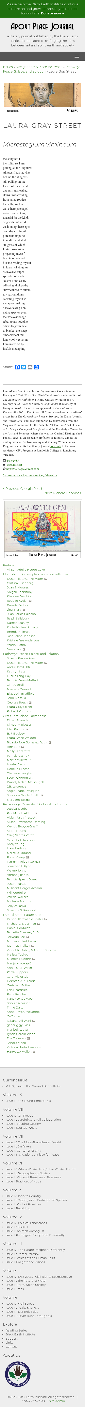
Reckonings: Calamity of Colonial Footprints (35, 804)
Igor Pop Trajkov (18, 945)
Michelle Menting (19, 901)
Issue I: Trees (15, 1289)
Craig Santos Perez (20, 835)
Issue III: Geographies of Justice (28, 1173)
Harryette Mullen (19, 1051)
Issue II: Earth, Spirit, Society (26, 1285)
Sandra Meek (16, 1043)
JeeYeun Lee (16, 937)
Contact (11, 1346)
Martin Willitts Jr (19, 760)
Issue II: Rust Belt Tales (22, 1312)
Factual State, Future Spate (23, 915)
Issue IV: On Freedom (21, 1115)
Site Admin (57, 1401)
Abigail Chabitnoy (19, 592)
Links (9, 1342)
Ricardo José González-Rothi (27, 742)
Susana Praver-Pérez (22, 658)
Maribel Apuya (17, 1029)
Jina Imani (14, 609)
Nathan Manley (18, 623)
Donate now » (52, 13)
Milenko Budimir (19, 959)
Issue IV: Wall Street (20, 1303)
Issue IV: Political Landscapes (26, 1223)
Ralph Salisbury (18, 618)
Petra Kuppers (17, 972)
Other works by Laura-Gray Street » (30, 475)
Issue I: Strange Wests (21, 1127)
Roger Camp (16, 857)
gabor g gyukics (18, 1025)
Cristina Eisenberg (20, 583)
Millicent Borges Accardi (24, 888)
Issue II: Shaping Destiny (23, 1124)
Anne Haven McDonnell (24, 1012)
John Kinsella (16, 698)
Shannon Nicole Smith (23, 795)
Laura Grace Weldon (21, 738)
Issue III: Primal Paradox (22, 1254)
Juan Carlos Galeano (21, 614)
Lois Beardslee (17, 990)
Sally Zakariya (16, 906)
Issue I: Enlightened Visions (25, 1262)
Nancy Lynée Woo (20, 998)
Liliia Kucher (16, 729)
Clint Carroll (15, 685)
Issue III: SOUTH (17, 1227)
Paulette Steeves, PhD (23, 932)
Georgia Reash (17, 702)
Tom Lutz (13, 747)
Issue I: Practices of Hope (23, 1181)
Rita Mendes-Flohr (20, 813)
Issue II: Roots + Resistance (24, 1204)
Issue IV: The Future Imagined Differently (35, 1250)
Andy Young (16, 844)
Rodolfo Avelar (17, 600)
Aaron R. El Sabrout (21, 839)
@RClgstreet (14, 464)
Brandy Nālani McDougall (25, 782)
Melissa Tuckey (17, 954)
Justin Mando (16, 884)
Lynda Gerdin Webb (21, 1034)
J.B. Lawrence (16, 786)
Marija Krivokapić (19, 963)
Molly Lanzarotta (18, 751)
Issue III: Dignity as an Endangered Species (36, 1200)
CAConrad (14, 1016)
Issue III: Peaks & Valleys (22, 1307)
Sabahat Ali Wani (19, 1021)
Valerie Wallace (17, 897)
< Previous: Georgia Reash (23, 488)
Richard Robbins (19, 711)
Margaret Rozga (18, 800)
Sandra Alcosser (18, 1003)
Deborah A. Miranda (21, 981)
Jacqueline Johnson (21, 636)
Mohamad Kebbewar (22, 941)
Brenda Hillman (18, 632)
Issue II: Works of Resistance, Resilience (33, 1177)
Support (12, 1338)
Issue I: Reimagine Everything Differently (35, 1235)
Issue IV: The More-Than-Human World (33, 1142)
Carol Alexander (18, 976)
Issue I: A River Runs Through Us (29, 1316)
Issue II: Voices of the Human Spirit (30, 1258)
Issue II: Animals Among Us (25, 1231)
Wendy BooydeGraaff (22, 826)
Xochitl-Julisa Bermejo (23, 627)
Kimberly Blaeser (19, 724)
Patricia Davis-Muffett (22, 680)
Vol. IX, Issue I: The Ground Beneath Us (33, 1086)
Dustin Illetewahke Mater (25, 579)
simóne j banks (17, 875)
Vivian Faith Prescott (22, 817)
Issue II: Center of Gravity (23, 1150)
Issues (8, 67)
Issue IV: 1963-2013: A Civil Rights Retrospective (39, 1277)
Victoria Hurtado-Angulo (24, 1047)
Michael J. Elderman (21, 923)
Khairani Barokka (19, 596)
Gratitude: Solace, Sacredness (24, 716)
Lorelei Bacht (16, 764)
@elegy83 (12, 460)
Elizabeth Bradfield (21, 693)
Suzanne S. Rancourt (22, 910)
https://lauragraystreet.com (22, 469)
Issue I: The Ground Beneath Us (28, 1101)
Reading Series (16, 1330)
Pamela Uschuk (18, 755)
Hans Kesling (16, 848)
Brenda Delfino (18, 605)
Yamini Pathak (17, 645)
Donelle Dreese (18, 769)
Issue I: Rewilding (18, 1208)
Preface (8, 565)
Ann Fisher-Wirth (19, 968)
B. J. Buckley (16, 733)
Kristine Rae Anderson (23, 640)
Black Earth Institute (20, 1334)
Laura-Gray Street (19, 707)
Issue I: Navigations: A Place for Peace (32, 1154)
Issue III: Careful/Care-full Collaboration (33, 1119)
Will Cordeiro (16, 892)
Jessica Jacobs (17, 808)
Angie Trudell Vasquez (23, 791)
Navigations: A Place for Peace (39, 67)
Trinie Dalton (16, 1007)
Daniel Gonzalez (18, 928)
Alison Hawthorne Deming (26, 822)
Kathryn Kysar (17, 671)
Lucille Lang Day (18, 676)
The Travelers (16, 1038)
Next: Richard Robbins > (63, 493)
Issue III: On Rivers (18, 1146)
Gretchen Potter (18, 985)
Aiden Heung (16, 831)
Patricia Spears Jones (22, 879)
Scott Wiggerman (20, 777)
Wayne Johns (16, 870)
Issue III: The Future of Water (26, 1280)
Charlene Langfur (19, 773)
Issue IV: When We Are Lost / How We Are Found (41, 1169)
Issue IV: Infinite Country (23, 1196)
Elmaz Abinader (18, 720)
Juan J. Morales (18, 587)
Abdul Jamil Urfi (18, 667)
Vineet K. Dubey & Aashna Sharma (31, 950)
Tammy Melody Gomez (23, 861)
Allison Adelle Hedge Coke (26, 569)
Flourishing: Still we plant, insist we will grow (35, 574)
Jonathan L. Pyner (20, 866)
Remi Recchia (16, 994)
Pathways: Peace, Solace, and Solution (42, 69)
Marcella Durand (19, 689)
